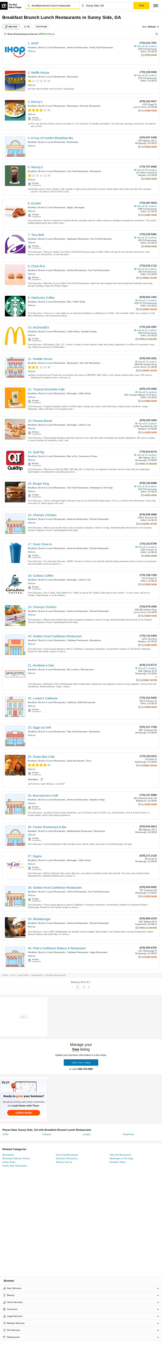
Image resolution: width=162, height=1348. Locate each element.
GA (13, 975)
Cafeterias (72, 702)
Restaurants (72, 77)
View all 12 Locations (147, 237)
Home (5, 975)
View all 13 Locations (147, 455)
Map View (13, 27)
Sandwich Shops (89, 331)
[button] (155, 5)
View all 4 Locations (147, 423)
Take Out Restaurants (90, 363)
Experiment (128, 1134)
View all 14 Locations (147, 486)
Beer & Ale (72, 456)
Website (31, 51)
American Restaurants (77, 47)
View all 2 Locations (147, 668)
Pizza (88, 761)
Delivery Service (64, 1162)
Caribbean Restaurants (77, 640)
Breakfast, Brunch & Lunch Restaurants (46, 47)
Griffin (5, 1134)
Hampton (47, 1134)
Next (89, 987)
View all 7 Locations (147, 300)
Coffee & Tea (84, 425)
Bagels (70, 207)
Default (152, 26)
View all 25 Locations (147, 330)
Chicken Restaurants (77, 270)
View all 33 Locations (147, 75)
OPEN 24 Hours (46, 34)
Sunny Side (23, 975)
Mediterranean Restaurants (79, 831)
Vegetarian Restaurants (78, 239)
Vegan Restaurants (99, 952)
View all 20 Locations (147, 206)
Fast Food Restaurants (78, 171)
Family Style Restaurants (101, 47)
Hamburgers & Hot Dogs (101, 488)
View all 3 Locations (147, 362)
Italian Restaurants (76, 761)
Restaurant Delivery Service (16, 1158)
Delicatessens (87, 669)
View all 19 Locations (147, 170)
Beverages (80, 207)
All (28, 27)
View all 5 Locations (147, 392)
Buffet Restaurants (87, 702)
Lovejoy (86, 1134)
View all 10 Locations (147, 46)
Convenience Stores (87, 456)
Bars (69, 302)
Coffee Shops (79, 302)
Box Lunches (73, 669)
